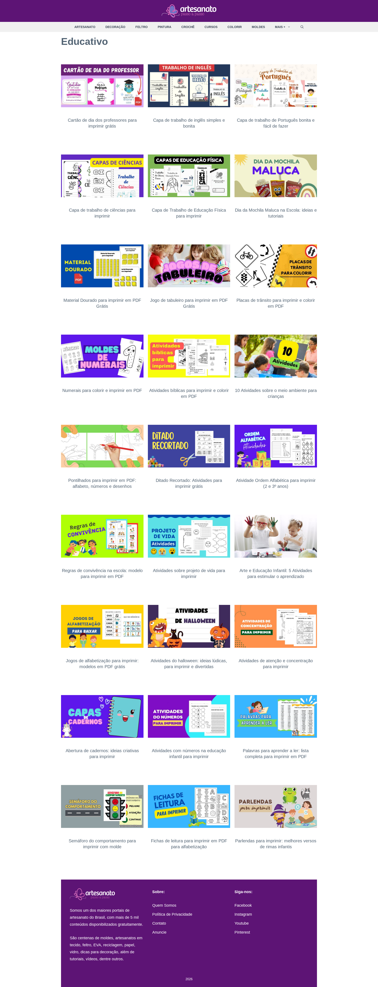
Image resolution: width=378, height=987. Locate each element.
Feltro (141, 27)
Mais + (280, 27)
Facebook (243, 905)
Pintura (164, 27)
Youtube (241, 923)
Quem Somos (164, 905)
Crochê (187, 27)
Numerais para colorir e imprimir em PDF (102, 390)
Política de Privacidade (172, 914)
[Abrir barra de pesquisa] (302, 27)
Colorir (235, 27)
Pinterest (242, 932)
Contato (159, 923)
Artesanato (84, 27)
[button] (290, 27)
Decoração (115, 27)
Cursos (211, 27)
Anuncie (159, 932)
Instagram (243, 914)
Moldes (258, 27)
